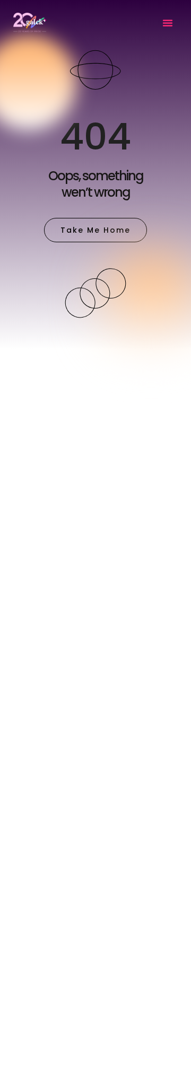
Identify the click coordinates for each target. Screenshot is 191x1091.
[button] (168, 23)
